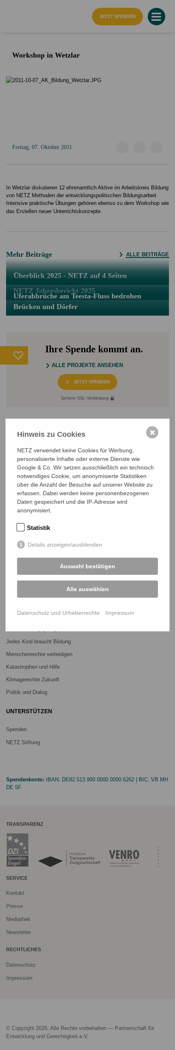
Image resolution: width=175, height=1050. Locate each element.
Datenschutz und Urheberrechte (58, 613)
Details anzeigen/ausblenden (65, 544)
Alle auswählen (87, 589)
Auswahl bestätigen (87, 566)
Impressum (119, 613)
